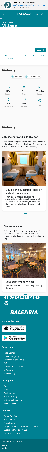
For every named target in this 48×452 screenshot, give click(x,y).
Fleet (6, 386)
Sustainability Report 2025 (16, 430)
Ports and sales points (14, 366)
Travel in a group (11, 356)
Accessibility (9, 373)
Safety (7, 363)
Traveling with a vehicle (15, 359)
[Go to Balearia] (24, 14)
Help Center (9, 353)
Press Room (9, 423)
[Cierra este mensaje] (2, 5)
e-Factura (8, 370)
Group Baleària (10, 416)
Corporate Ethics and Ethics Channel (21, 426)
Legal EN (4, 445)
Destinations (9, 393)
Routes (7, 389)
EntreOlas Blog (10, 396)
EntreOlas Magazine (13, 400)
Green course (10, 403)
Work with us (10, 419)
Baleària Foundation (13, 433)
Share (39, 50)
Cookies (4, 448)
